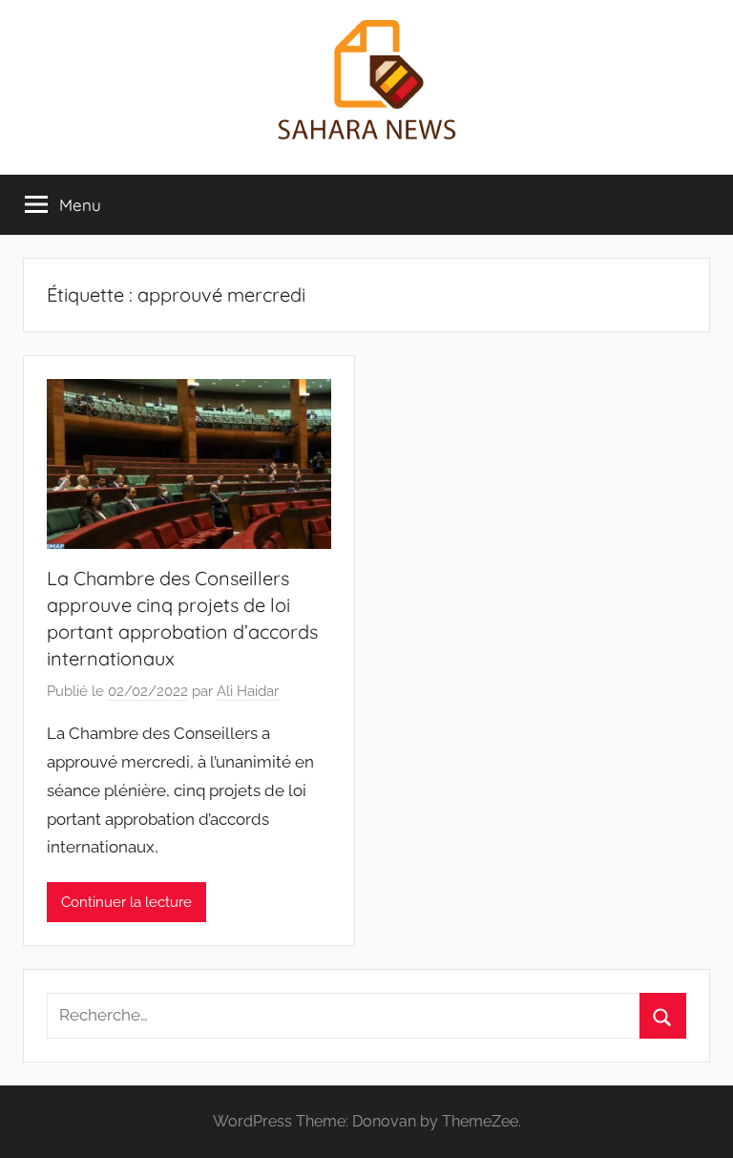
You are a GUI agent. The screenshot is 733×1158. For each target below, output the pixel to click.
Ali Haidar (248, 691)
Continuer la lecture (126, 902)
